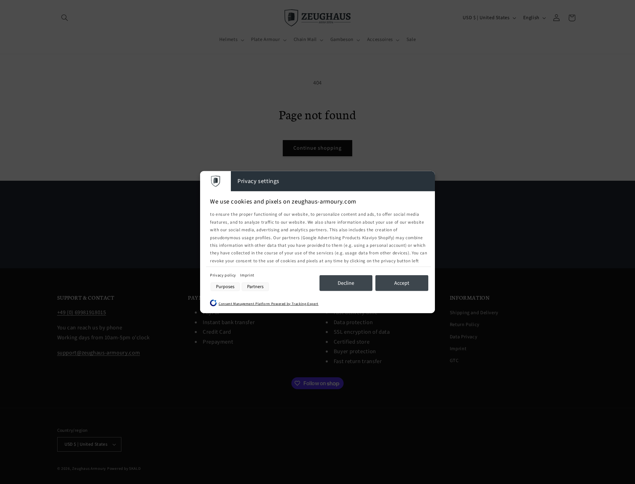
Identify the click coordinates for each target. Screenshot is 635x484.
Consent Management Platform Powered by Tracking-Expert (268, 303)
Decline (346, 283)
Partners (255, 286)
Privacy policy (223, 275)
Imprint (247, 275)
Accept (401, 283)
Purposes (225, 286)
